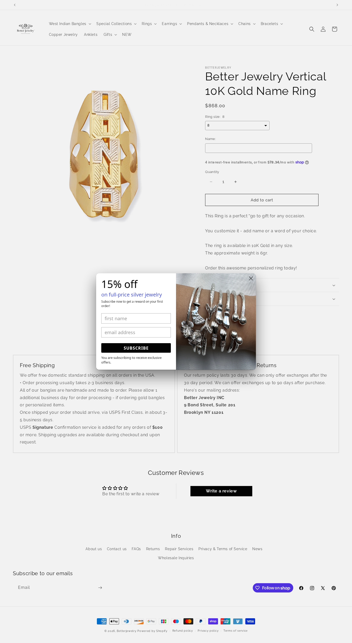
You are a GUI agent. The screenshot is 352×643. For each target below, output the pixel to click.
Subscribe (136, 348)
